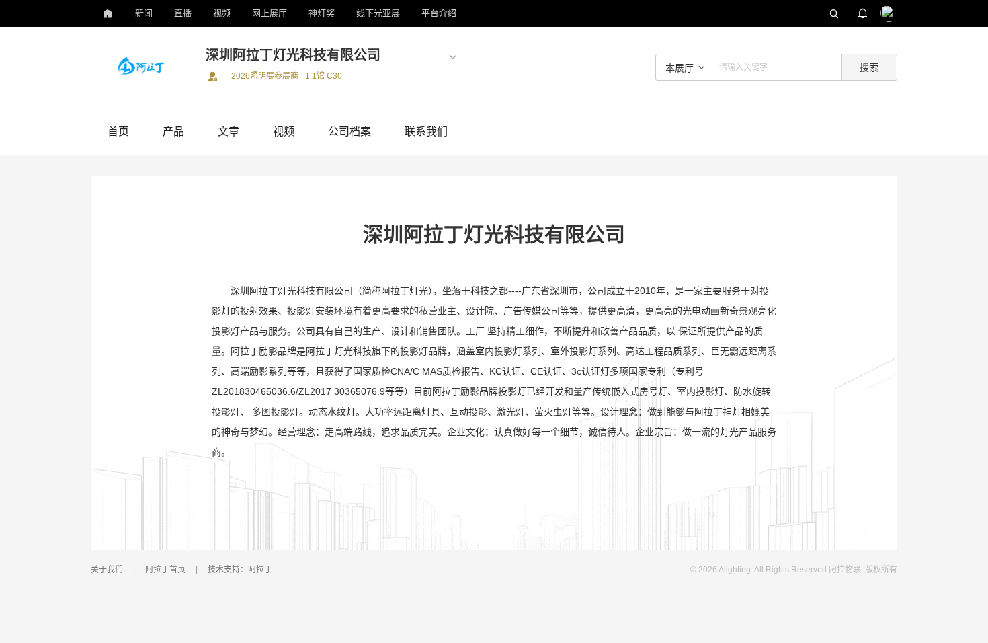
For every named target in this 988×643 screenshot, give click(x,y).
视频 (222, 13)
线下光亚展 (378, 13)
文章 (228, 131)
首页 (118, 131)
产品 (173, 131)
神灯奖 (321, 13)
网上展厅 (269, 13)
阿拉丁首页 (165, 569)
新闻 (144, 13)
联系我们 (426, 131)
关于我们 (107, 569)
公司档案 (349, 131)
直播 (183, 13)
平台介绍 (438, 13)
